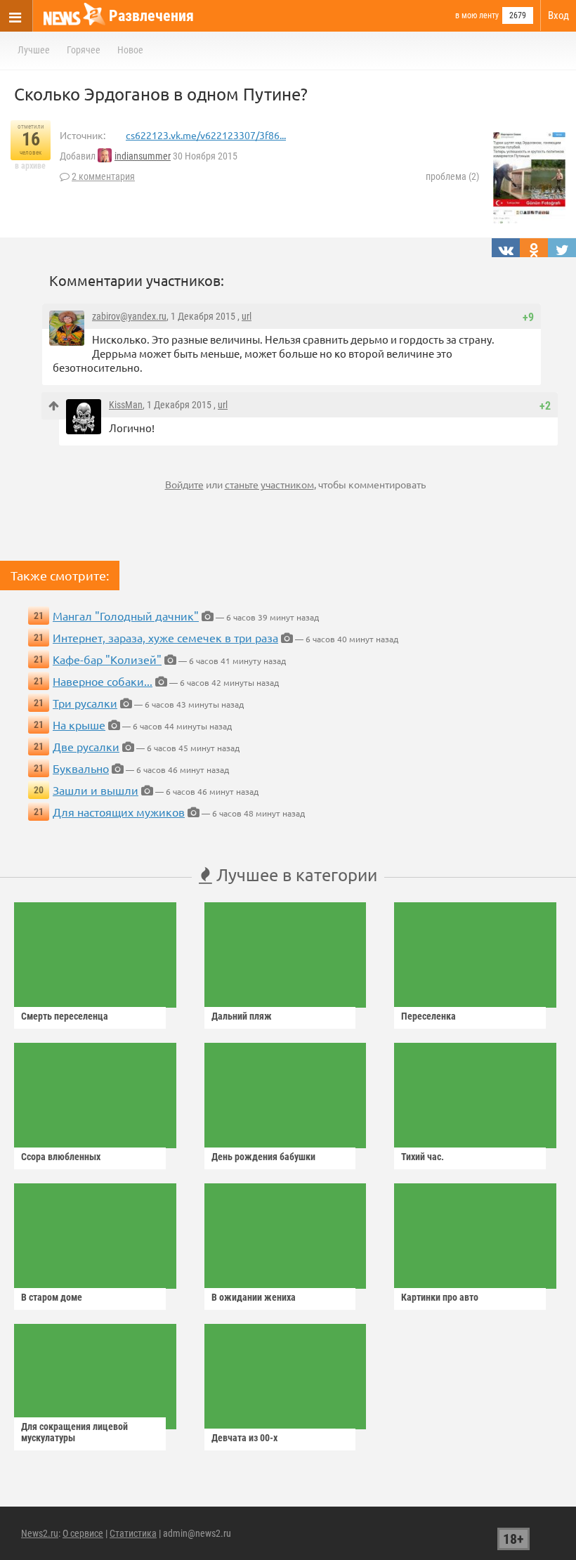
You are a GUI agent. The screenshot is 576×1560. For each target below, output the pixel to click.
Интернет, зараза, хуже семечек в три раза (165, 637)
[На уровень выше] (53, 406)
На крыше (79, 724)
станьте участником (269, 484)
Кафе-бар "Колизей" (107, 659)
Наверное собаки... (102, 681)
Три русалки (85, 703)
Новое (130, 50)
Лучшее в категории (294, 874)
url (246, 316)
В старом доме (51, 1297)
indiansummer (142, 156)
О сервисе (83, 1533)
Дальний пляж (241, 1016)
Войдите (184, 484)
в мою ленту (477, 15)
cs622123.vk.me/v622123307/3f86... (206, 135)
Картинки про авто (439, 1297)
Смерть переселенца (64, 1016)
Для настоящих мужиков (119, 812)
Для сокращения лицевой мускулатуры (74, 1432)
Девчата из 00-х (244, 1437)
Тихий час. (422, 1156)
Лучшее (34, 50)
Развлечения (151, 16)
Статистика (133, 1533)
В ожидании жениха (253, 1297)
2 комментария (103, 176)
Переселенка (428, 1016)
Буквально (81, 768)
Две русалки (86, 746)
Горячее (83, 50)
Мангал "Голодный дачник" (126, 616)
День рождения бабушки (263, 1156)
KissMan (126, 404)
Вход (558, 15)
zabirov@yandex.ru (129, 316)
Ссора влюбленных (60, 1156)
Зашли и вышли (95, 790)
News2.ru (39, 1533)
